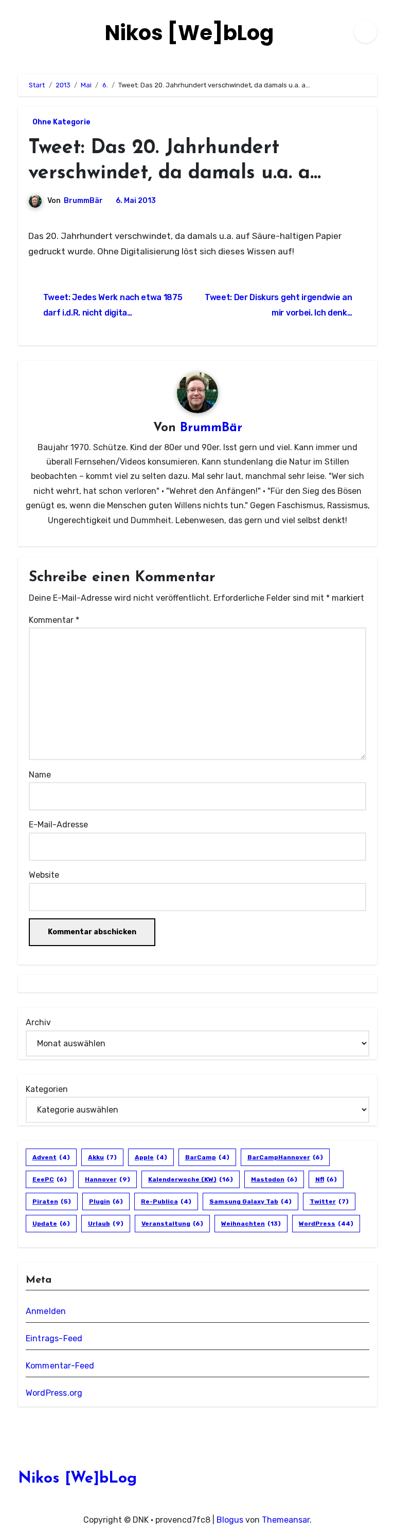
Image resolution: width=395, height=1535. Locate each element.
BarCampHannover (285, 1157)
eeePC (49, 1179)
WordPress (326, 1223)
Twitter (329, 1201)
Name (40, 775)
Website (44, 875)
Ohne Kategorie (61, 122)
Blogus (230, 1520)
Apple (151, 1157)
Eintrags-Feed (54, 1338)
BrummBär (83, 200)
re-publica (166, 1201)
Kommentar (54, 620)
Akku (102, 1157)
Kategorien (47, 1089)
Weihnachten (251, 1223)
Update (51, 1223)
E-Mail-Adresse (58, 824)
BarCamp (207, 1157)
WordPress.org (54, 1393)
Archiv (38, 1022)
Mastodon (274, 1179)
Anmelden (46, 1311)
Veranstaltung (172, 1223)
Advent (51, 1157)
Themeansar (286, 1520)
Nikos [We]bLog (189, 33)
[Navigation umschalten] (21, 31)
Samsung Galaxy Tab (250, 1201)
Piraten (51, 1201)
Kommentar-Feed (60, 1366)
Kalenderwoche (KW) (190, 1179)
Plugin (106, 1201)
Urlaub (105, 1223)
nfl (326, 1179)
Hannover (107, 1179)
